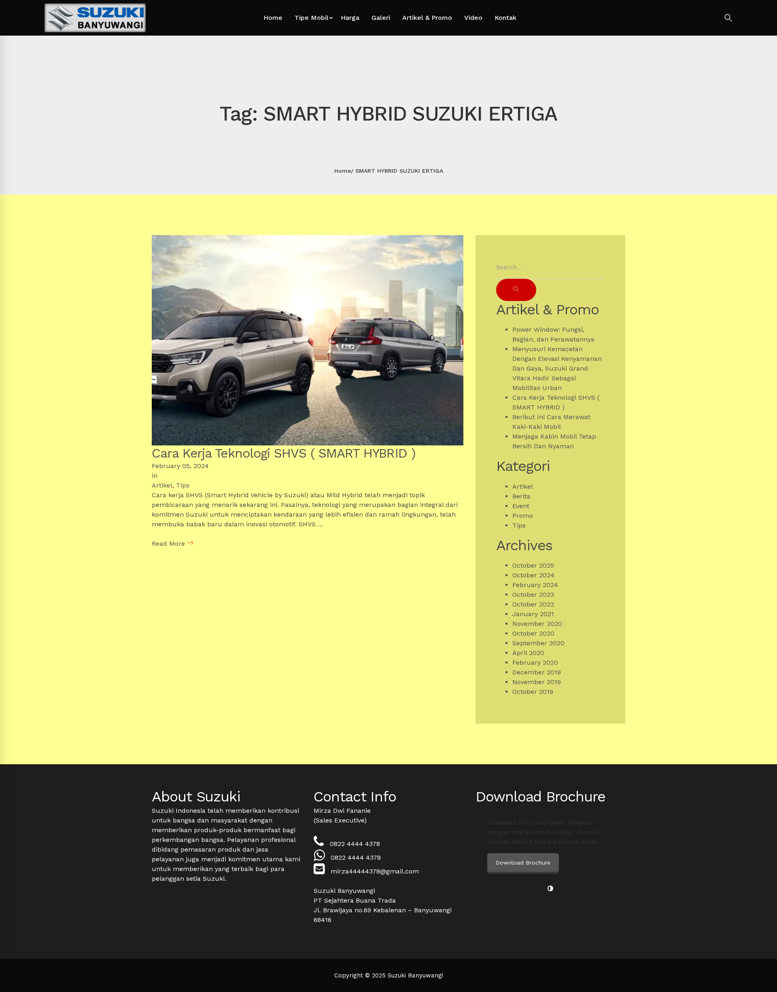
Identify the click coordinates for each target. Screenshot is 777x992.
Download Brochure (523, 862)
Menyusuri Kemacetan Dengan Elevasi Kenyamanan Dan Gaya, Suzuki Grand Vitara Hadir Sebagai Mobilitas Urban (557, 368)
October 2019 (532, 691)
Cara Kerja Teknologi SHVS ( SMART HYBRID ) (284, 453)
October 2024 (533, 575)
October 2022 (533, 604)
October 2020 (533, 633)
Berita (521, 496)
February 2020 (535, 662)
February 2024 (535, 585)
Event (520, 506)
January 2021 (533, 614)
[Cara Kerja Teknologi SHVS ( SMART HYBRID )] (307, 240)
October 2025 (533, 565)
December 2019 (536, 672)
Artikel (162, 485)
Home (342, 170)
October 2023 (533, 594)
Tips (182, 485)
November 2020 (537, 623)
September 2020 (538, 643)
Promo (522, 515)
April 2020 (528, 653)
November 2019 (536, 682)
